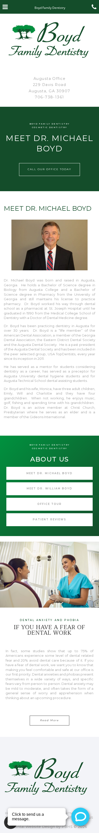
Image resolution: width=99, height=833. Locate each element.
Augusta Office (49, 78)
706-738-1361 (49, 97)
